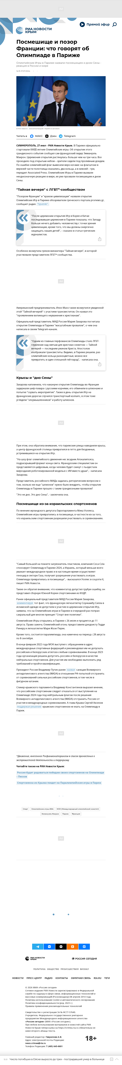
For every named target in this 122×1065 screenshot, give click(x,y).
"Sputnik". (43, 204)
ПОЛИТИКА (39, 969)
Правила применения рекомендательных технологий (53, 1006)
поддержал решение (29, 707)
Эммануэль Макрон (50, 814)
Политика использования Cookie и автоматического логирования (60, 1000)
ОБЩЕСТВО (53, 969)
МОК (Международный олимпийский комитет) (78, 809)
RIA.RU (97, 978)
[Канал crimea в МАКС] (84, 947)
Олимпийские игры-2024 (42, 809)
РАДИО (49, 978)
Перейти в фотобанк (52, 129)
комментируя (25, 603)
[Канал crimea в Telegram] (37, 947)
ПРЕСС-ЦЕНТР (34, 978)
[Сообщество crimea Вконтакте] (49, 947)
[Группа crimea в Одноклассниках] (72, 947)
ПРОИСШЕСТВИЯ (70, 969)
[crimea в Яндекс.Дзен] (61, 947)
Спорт (25, 809)
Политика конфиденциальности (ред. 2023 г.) (48, 1003)
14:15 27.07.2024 (23, 71)
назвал (71, 670)
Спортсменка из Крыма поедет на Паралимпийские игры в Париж (59, 783)
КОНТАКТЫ (61, 978)
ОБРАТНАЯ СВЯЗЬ (81, 978)
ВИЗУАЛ (84, 969)
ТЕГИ (107, 978)
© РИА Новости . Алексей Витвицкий (29, 129)
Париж (65, 814)
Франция (76, 814)
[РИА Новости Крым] (33, 30)
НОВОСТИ (18, 978)
